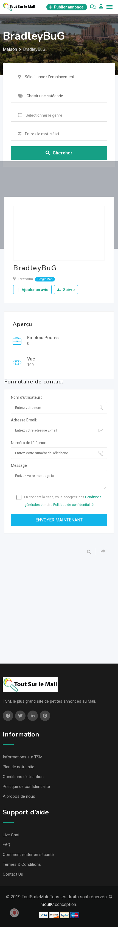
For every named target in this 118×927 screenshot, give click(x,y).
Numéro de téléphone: (30, 443)
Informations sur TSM (23, 757)
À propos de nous (19, 796)
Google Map (44, 279)
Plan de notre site (18, 766)
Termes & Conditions (22, 864)
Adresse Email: (24, 420)
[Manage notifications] (14, 912)
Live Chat (11, 834)
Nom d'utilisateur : (26, 397)
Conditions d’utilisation (23, 776)
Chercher (62, 153)
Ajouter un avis (34, 290)
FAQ (6, 844)
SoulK (47, 904)
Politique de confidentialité (73, 505)
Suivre (68, 290)
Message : (20, 465)
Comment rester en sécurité (28, 854)
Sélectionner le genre (44, 115)
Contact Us (13, 874)
